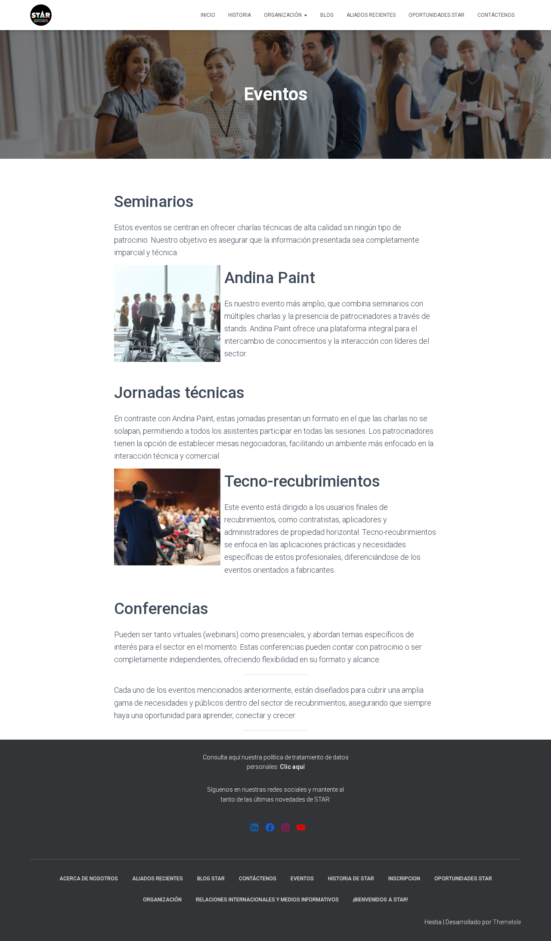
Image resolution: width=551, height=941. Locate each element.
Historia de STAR (351, 879)
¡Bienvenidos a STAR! (380, 900)
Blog (327, 15)
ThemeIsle (507, 922)
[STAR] (41, 15)
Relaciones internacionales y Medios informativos (267, 900)
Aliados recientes (371, 15)
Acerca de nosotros (88, 879)
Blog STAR (211, 879)
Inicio (208, 15)
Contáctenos (495, 15)
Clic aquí (292, 766)
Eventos (302, 879)
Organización (283, 15)
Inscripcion (404, 879)
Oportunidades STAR (436, 15)
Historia (239, 15)
